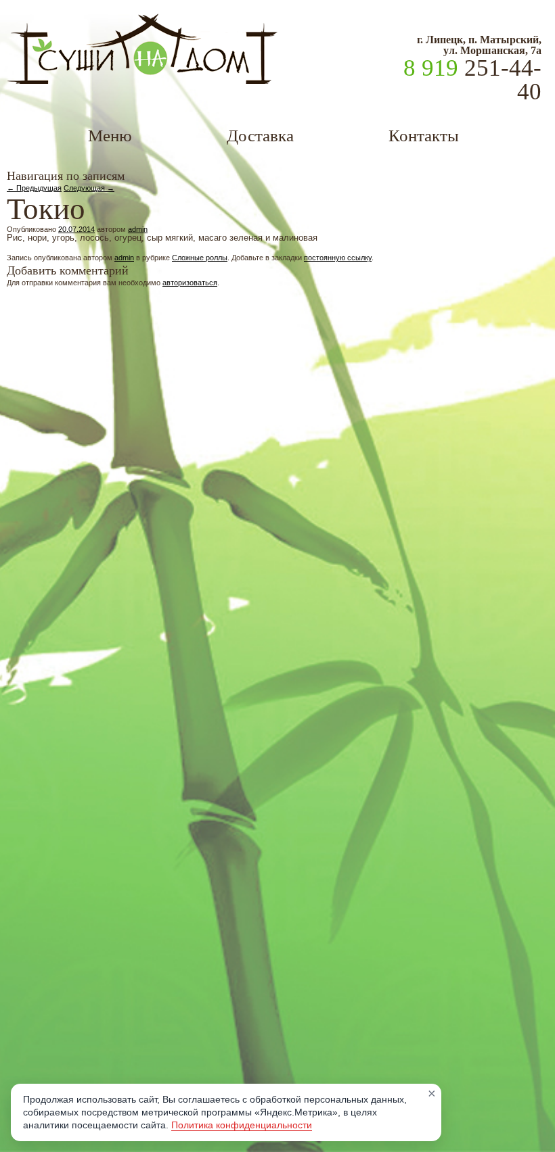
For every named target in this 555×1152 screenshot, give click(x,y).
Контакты (423, 135)
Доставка (260, 135)
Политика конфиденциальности (241, 1125)
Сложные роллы (199, 258)
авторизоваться (189, 283)
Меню (110, 135)
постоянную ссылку (338, 258)
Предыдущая (34, 188)
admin (138, 229)
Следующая (89, 188)
